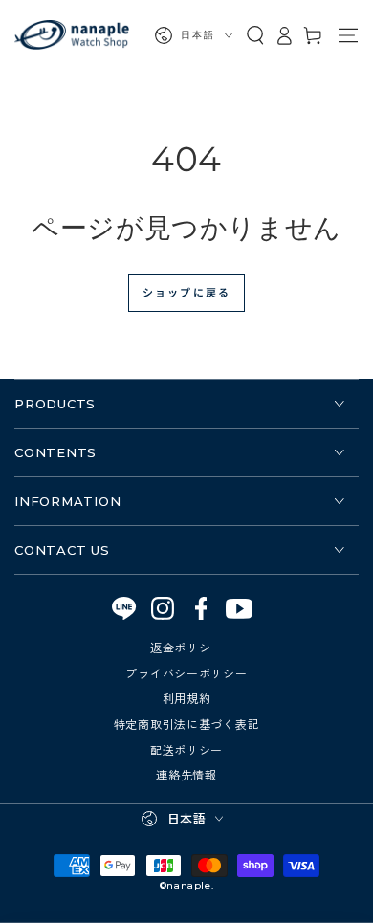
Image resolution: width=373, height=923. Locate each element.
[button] (255, 35)
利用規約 (187, 698)
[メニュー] (348, 35)
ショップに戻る (186, 291)
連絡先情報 (186, 774)
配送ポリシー (186, 749)
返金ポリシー (186, 647)
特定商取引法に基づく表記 (187, 723)
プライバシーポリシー (186, 673)
